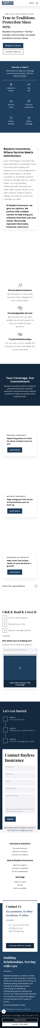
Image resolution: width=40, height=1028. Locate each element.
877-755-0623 (15, 925)
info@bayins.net (25, 830)
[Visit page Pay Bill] (29, 88)
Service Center (19, 76)
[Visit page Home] (8, 3)
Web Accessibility (20, 888)
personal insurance (15, 389)
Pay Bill (20, 885)
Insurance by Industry (20, 855)
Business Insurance (20, 851)
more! (25, 227)
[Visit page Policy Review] (11, 121)
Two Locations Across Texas (19, 14)
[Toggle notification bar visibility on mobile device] (4, 1011)
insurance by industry (26, 391)
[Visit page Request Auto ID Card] (11, 104)
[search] (26, 3)
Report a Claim (20, 882)
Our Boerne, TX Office (17, 915)
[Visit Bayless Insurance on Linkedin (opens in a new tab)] (8, 937)
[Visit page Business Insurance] (20, 479)
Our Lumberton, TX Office (19, 911)
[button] (33, 3)
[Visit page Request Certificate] (29, 104)
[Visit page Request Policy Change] (29, 122)
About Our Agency (20, 865)
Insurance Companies (20, 868)
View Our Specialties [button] (13, 586)
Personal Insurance (20, 848)
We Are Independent (20, 871)
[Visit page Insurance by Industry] (20, 540)
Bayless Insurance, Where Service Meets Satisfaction (18, 152)
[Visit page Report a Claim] (11, 88)
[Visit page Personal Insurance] (20, 418)
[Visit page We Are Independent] (20, 292)
